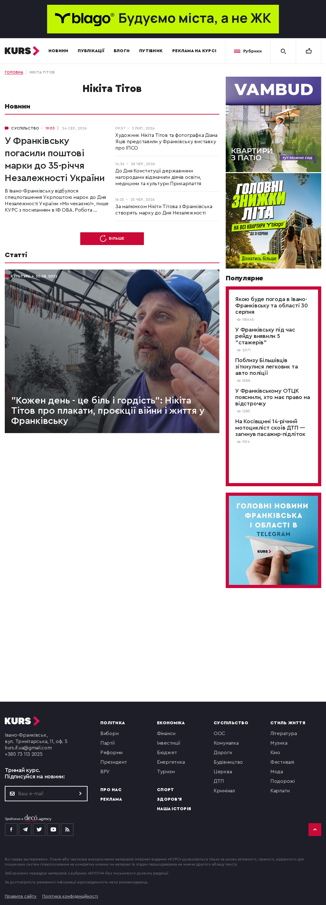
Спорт (165, 790)
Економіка (171, 723)
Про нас (111, 790)
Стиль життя (287, 723)
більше (116, 238)
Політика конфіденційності (70, 896)
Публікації (91, 51)
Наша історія (174, 809)
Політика (112, 723)
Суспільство (231, 723)
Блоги (122, 51)
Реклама (111, 799)
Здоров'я (169, 799)
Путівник (151, 51)
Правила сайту (21, 896)
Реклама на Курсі (194, 51)
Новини (58, 51)
